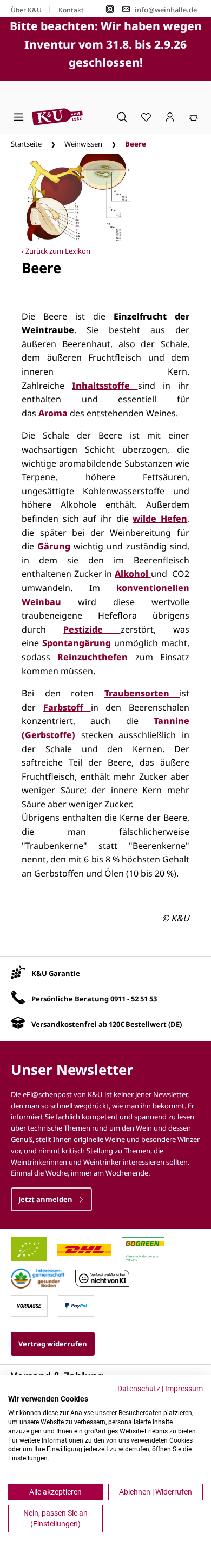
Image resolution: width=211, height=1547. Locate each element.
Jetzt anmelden (46, 1199)
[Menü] (18, 117)
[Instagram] (109, 9)
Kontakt (71, 10)
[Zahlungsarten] (29, 1305)
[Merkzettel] (146, 117)
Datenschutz (138, 1388)
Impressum (184, 1388)
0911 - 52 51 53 (133, 999)
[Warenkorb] (194, 117)
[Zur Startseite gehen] (57, 116)
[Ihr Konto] (170, 117)
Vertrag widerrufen (52, 1344)
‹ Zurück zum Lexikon (56, 251)
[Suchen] (122, 117)
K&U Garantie (55, 973)
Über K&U (26, 10)
